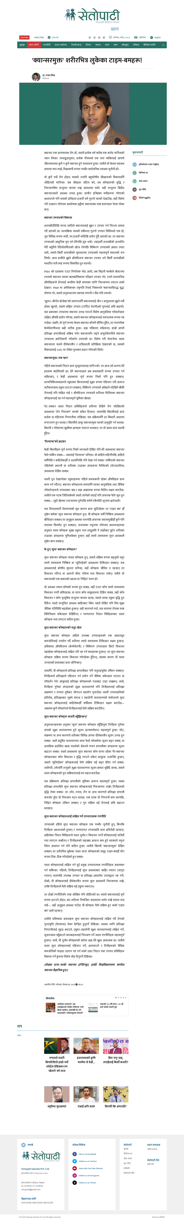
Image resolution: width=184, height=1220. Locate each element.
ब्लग (115, 45)
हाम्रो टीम (150, 1164)
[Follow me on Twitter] (39, 78)
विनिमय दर (128, 1154)
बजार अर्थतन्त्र (61, 45)
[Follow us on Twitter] (94, 37)
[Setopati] (40, 1156)
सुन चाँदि (127, 1163)
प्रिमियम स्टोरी (149, 45)
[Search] (163, 45)
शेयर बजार (128, 1158)
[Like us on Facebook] (89, 37)
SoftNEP (161, 1217)
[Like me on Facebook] (37, 80)
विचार (88, 45)
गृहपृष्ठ (126, 1149)
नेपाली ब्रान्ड (76, 45)
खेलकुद (125, 45)
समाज (98, 45)
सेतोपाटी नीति (129, 1173)
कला (107, 45)
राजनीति (46, 45)
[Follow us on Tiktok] (104, 37)
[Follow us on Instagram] (99, 37)
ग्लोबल (136, 45)
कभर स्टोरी (34, 45)
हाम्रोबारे (127, 1168)
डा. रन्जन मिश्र (49, 75)
